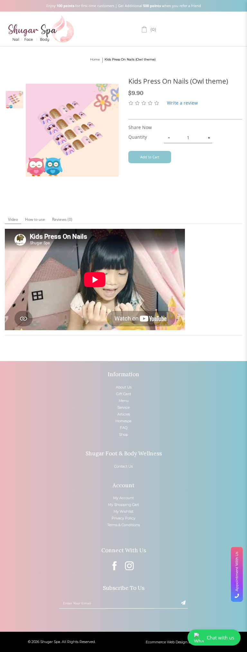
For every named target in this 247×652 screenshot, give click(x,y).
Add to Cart (149, 156)
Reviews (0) (62, 219)
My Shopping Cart (123, 504)
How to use (35, 219)
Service (123, 407)
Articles (123, 414)
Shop (123, 434)
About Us (124, 387)
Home (95, 59)
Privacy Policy (123, 518)
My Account (123, 498)
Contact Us (123, 466)
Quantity (137, 137)
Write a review (182, 103)
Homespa (123, 421)
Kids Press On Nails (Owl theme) (130, 59)
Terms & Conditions (123, 525)
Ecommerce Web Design (167, 642)
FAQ (123, 427)
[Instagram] (130, 565)
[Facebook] (115, 565)
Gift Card (123, 394)
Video (13, 219)
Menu (124, 400)
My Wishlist (123, 511)
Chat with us (220, 637)
